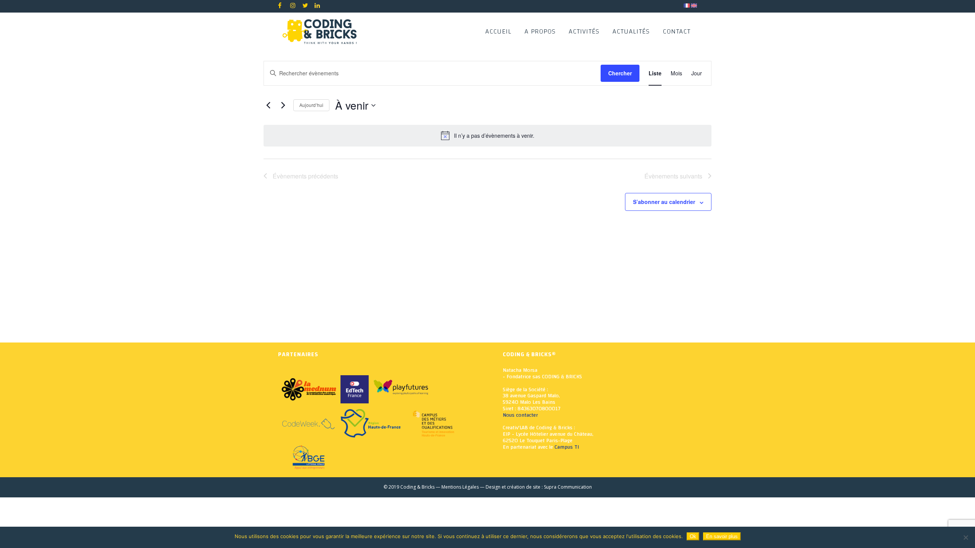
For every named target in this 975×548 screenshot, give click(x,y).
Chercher (620, 73)
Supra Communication (568, 487)
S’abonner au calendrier (664, 202)
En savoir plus (722, 536)
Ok (693, 536)
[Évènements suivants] (283, 105)
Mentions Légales (460, 487)
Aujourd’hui (311, 105)
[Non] (965, 537)
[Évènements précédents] (268, 105)
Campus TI (567, 447)
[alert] (487, 135)
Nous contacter (520, 415)
